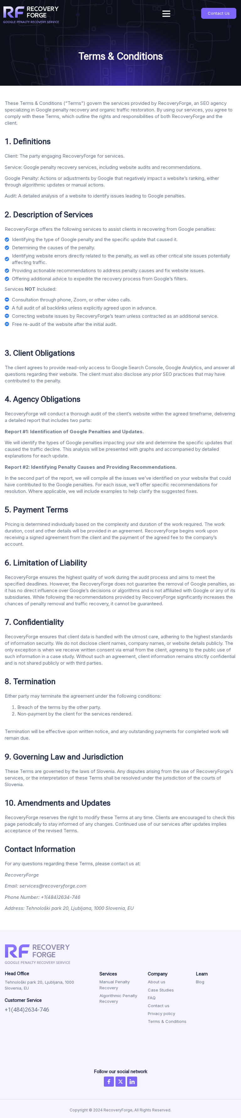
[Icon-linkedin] (132, 1082)
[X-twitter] (120, 1082)
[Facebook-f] (109, 1082)
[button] (166, 13)
